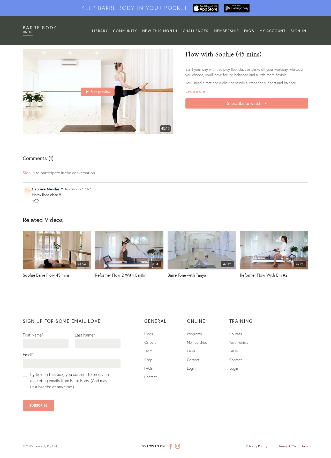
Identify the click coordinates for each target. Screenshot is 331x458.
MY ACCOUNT (272, 30)
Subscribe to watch (244, 103)
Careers (150, 342)
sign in (29, 172)
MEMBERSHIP (226, 30)
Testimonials (238, 342)
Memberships (197, 342)
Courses (235, 333)
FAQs (249, 30)
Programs (194, 333)
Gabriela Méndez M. (48, 189)
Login (191, 368)
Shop (148, 359)
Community (125, 30)
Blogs (148, 333)
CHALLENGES (196, 30)
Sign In (298, 30)
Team (148, 350)
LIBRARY (100, 30)
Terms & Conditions (293, 446)
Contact (150, 376)
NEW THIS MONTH (160, 30)
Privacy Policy (256, 446)
